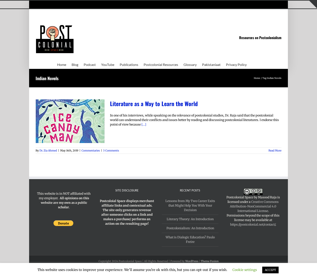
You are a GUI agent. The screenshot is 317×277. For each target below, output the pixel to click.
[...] (143, 124)
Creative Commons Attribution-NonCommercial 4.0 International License (254, 206)
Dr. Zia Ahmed (48, 150)
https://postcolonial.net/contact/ (252, 224)
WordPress (191, 261)
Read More (274, 150)
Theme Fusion (210, 261)
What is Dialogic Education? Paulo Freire (190, 239)
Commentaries (91, 150)
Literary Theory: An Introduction (190, 219)
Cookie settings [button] (244, 270)
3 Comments (111, 150)
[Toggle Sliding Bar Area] (313, 4)
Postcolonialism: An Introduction (190, 228)
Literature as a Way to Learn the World (154, 103)
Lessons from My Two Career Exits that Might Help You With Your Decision (190, 205)
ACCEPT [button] (270, 270)
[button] (253, 64)
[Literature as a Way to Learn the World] (70, 121)
